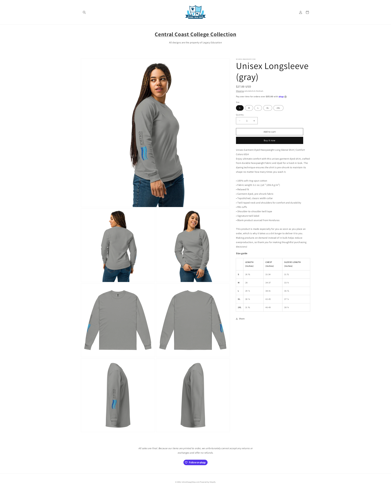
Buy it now (269, 140)
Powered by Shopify (208, 482)
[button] (84, 12)
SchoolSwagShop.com (191, 482)
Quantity (240, 114)
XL (268, 108)
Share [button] (242, 318)
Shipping (240, 91)
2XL (278, 108)
